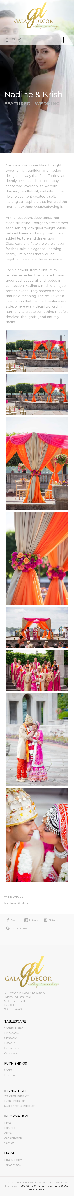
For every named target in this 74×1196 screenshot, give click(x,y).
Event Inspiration (15, 1100)
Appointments (13, 1137)
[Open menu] (66, 40)
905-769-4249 (13, 1009)
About (8, 1132)
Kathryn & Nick (16, 900)
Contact (9, 1143)
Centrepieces (12, 1048)
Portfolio (9, 1127)
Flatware (9, 1043)
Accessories (11, 1053)
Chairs (8, 1070)
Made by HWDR (37, 1189)
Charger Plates (13, 1028)
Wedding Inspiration (16, 1095)
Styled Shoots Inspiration (19, 1105)
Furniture (10, 1075)
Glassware (10, 1038)
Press (7, 1122)
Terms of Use (12, 1164)
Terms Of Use (61, 1185)
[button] (37, 351)
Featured (17, 103)
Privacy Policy (13, 1159)
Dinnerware (11, 1033)
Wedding (47, 103)
